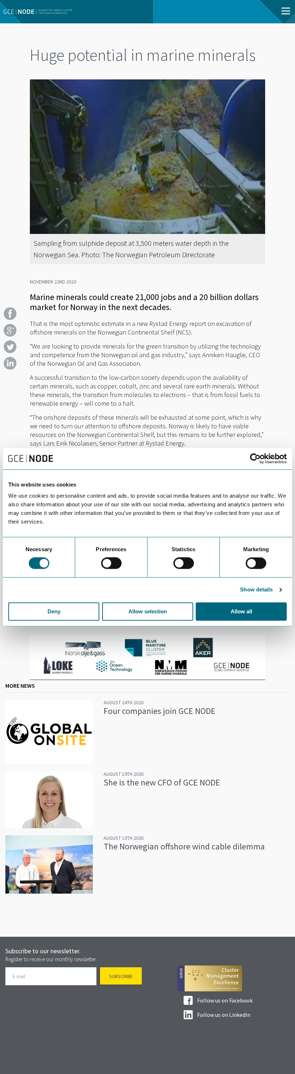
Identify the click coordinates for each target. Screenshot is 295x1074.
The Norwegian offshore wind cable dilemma (184, 846)
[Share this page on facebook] (10, 313)
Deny (53, 611)
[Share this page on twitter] (10, 346)
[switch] (111, 563)
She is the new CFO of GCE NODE (162, 782)
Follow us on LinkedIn (223, 1014)
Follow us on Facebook (225, 1000)
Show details (256, 590)
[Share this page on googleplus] (10, 330)
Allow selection (147, 611)
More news (20, 685)
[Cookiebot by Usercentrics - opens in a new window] (255, 458)
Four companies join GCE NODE (159, 710)
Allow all (241, 611)
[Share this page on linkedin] (10, 363)
